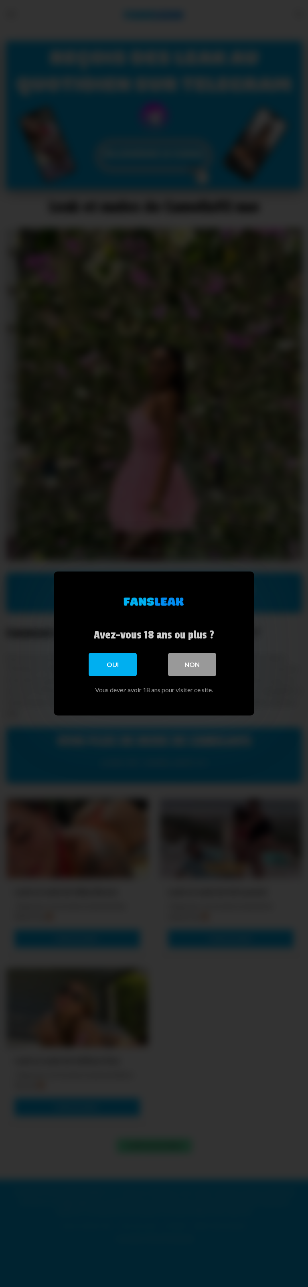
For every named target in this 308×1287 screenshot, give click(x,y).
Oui (113, 664)
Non (192, 664)
